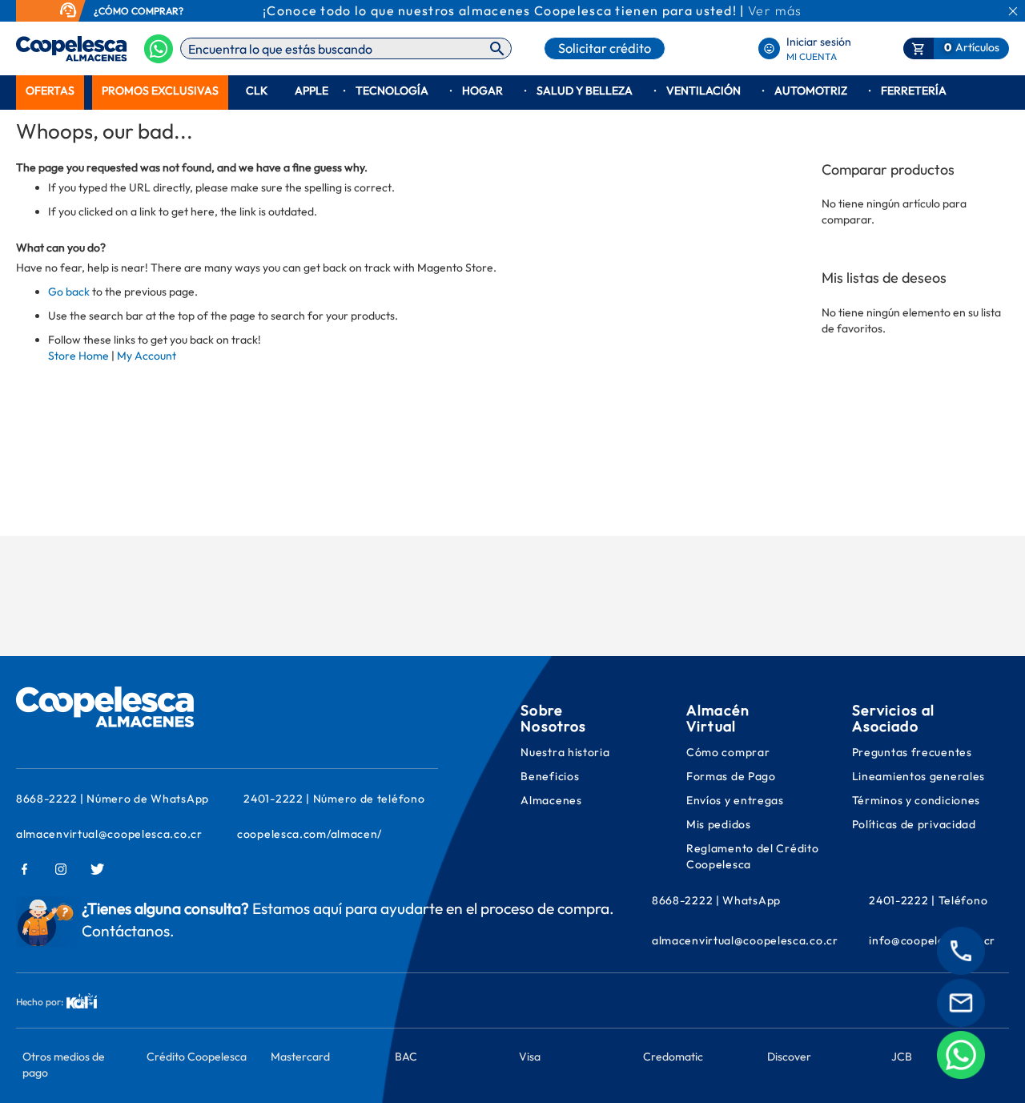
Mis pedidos (720, 824)
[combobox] (346, 48)
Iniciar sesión (818, 41)
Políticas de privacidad (914, 824)
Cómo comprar (728, 752)
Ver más (775, 10)
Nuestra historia (565, 752)
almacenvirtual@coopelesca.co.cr (109, 834)
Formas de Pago (731, 776)
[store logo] (46, 49)
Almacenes (551, 800)
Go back (69, 291)
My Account (146, 355)
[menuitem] (50, 91)
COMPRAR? (157, 11)
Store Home (78, 355)
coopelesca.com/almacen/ (309, 834)
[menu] (512, 91)
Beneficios (550, 776)
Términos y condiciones (916, 800)
